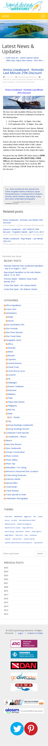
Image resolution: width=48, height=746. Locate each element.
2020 (6, 587)
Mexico (9, 440)
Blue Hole (19, 535)
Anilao (10, 317)
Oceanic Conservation (15, 452)
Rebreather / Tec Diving (16, 467)
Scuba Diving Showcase (16, 475)
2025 (6, 567)
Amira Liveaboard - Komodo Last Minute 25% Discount (23, 71)
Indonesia (7, 79)
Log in (20, 633)
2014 (6, 606)
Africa (10, 344)
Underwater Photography (17, 498)
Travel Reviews (12, 490)
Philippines (12, 405)
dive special (30, 189)
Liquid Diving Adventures (27, 77)
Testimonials (11, 487)
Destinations (11, 313)
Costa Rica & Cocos (16, 371)
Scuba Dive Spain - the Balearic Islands (20, 289)
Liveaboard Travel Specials (17, 432)
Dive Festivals (12, 328)
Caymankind (38, 543)
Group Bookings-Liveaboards (20, 425)
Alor (34, 516)
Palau (10, 398)
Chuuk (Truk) (13, 367)
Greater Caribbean (16, 386)
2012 (6, 614)
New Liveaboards (19, 79)
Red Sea (11, 409)
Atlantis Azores (10, 524)
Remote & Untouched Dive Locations (22, 471)
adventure (18, 516)
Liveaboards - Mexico (17, 436)
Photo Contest (12, 456)
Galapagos (12, 382)
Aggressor (27, 516)
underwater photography (25, 199)
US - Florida (14, 417)
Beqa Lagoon (36, 531)
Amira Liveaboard (17, 189)
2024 (6, 571)
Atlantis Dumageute (24, 524)
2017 (6, 594)
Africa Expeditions (13, 305)
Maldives (11, 394)
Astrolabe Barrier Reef (27, 520)
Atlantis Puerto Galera (13, 528)
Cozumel (11, 375)
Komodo (8, 196)
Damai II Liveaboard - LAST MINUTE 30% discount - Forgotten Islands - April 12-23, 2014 (23, 230)
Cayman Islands (29, 539)
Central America (15, 363)
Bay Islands (19, 531)
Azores (11, 320)
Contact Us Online (35, 633)
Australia (11, 347)
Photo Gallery (12, 459)
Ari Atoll (14, 520)
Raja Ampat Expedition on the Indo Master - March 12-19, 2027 (23, 273)
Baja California (28, 528)
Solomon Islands (13, 479)
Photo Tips (10, 463)
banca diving (9, 531)
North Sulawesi (19, 196)
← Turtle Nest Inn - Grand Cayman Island (21, 57)
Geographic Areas (13, 340)
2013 (6, 610)
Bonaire (11, 355)
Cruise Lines (11, 309)
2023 (6, 575)
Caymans (12, 359)
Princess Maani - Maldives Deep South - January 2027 (21, 280)
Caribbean (33, 535)
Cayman (8, 539)
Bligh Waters (9, 535)
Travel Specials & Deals (25, 82)
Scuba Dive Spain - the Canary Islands (20, 285)
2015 (6, 602)
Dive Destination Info (15, 324)
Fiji (9, 378)
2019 (6, 591)
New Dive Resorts (13, 444)
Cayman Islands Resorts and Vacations (18, 543)
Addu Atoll (8, 516)
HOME (5, 16)
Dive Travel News (13, 336)
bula (26, 535)
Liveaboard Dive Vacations (31, 194)
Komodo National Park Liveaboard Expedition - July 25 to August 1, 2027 (23, 267)
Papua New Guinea (16, 402)
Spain (10, 413)
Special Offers (12, 483)
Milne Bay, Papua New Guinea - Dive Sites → (25, 60)
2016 (6, 598)
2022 (6, 579)
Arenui (7, 520)
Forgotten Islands (18, 191)
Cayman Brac (17, 539)
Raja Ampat (30, 196)
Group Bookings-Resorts (18, 429)
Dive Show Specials (14, 332)
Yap (9, 421)
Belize (10, 351)
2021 (6, 583)
